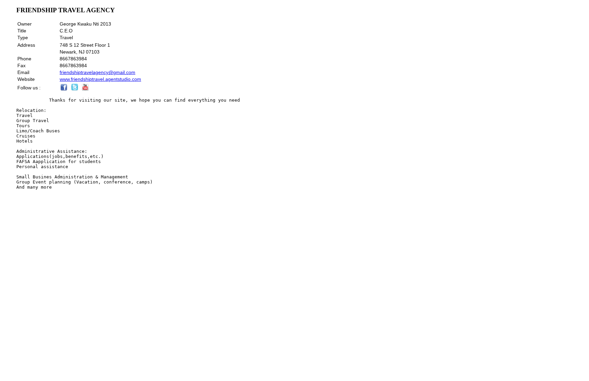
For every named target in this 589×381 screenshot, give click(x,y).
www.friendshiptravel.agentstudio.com (100, 79)
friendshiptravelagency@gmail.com (97, 72)
